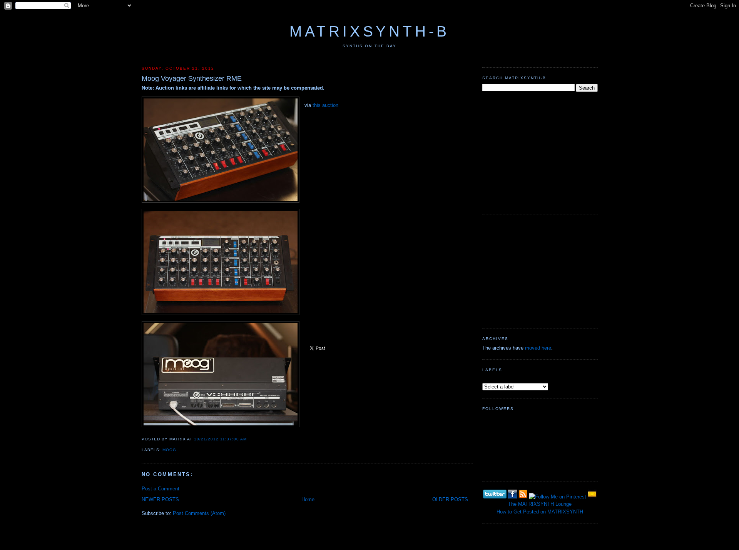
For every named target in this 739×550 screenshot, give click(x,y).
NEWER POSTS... (163, 499)
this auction (325, 105)
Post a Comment (160, 489)
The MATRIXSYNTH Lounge (540, 504)
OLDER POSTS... (452, 499)
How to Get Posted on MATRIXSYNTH (540, 512)
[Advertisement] (540, 157)
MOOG (169, 450)
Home (307, 499)
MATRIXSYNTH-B (369, 31)
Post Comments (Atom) (199, 513)
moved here (538, 348)
